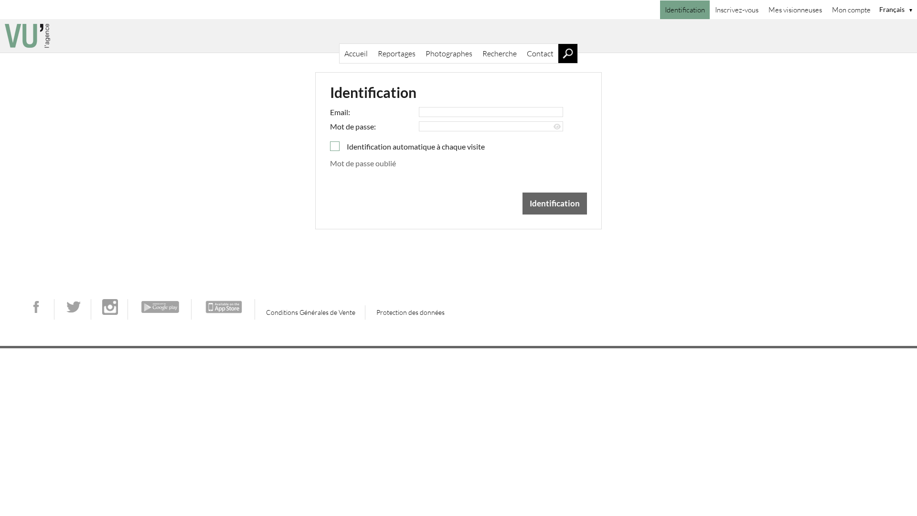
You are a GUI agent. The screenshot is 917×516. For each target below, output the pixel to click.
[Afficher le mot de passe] (557, 127)
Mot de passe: (353, 126)
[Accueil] (458, 36)
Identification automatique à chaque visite (416, 146)
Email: (340, 112)
